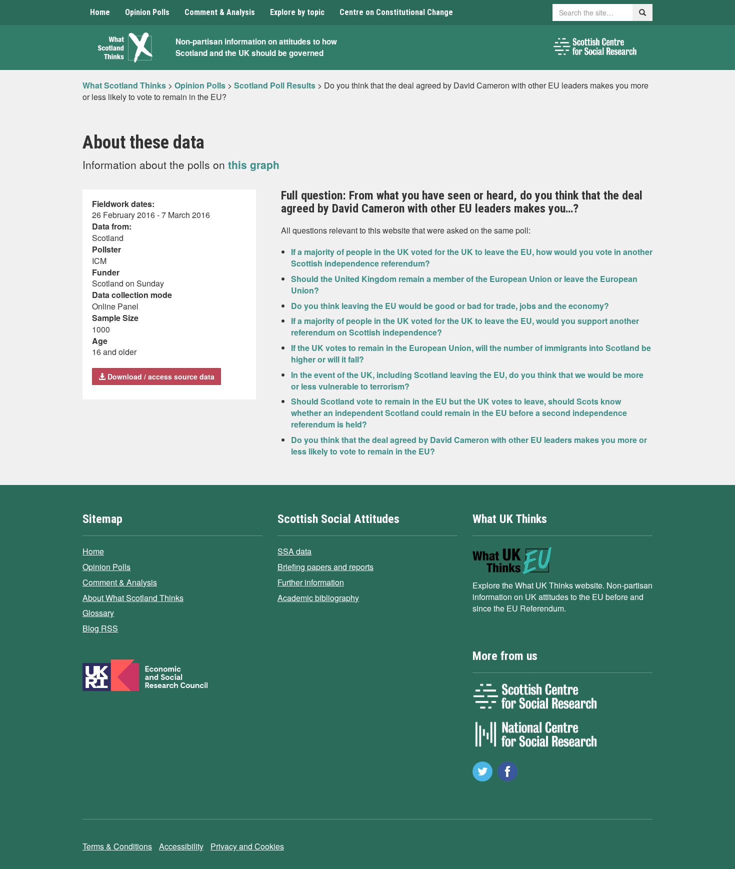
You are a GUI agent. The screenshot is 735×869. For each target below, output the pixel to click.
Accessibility (181, 846)
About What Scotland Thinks (133, 598)
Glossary (98, 612)
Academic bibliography (318, 598)
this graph (254, 164)
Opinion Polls (147, 12)
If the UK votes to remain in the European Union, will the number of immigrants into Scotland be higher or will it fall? (471, 353)
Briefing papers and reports (326, 566)
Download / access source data (160, 377)
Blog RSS (100, 628)
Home (100, 12)
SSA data (295, 551)
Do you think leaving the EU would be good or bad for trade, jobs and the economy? (450, 306)
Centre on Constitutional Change (396, 12)
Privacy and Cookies (247, 846)
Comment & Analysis (219, 12)
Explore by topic (297, 12)
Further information (311, 582)
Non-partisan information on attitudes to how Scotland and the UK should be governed (256, 47)
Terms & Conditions (117, 846)
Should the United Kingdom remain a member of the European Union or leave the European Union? (464, 284)
